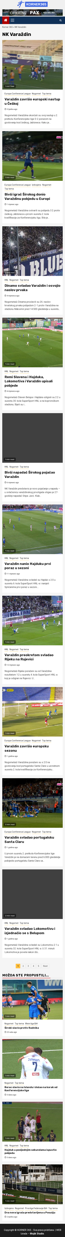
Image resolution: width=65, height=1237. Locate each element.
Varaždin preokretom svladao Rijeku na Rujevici (29, 657)
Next (45, 966)
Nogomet (36, 93)
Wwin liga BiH (31, 1023)
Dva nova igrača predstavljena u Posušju (30, 1212)
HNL (6, 280)
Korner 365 (7, 27)
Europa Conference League (18, 93)
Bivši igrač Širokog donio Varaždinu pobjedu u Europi (27, 196)
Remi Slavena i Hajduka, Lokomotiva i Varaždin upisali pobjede (29, 381)
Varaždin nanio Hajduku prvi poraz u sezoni (28, 566)
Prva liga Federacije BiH (36, 1208)
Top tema (46, 93)
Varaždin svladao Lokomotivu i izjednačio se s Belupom (30, 931)
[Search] (60, 20)
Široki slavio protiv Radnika (22, 1027)
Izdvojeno (36, 185)
